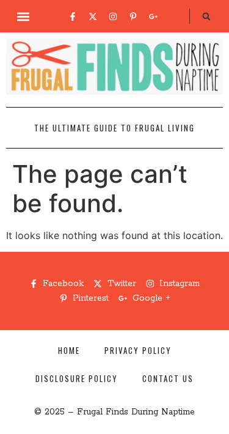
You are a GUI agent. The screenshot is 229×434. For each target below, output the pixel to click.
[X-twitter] (92, 16)
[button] (23, 16)
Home (69, 350)
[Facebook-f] (72, 16)
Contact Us (168, 378)
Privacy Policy (138, 350)
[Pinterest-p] (133, 16)
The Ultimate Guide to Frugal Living (114, 128)
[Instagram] (113, 16)
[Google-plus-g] (153, 16)
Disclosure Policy (76, 378)
